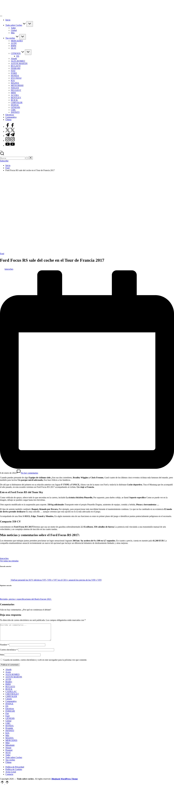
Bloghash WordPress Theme (65, 779)
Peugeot (8, 750)
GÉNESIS (10, 718)
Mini (7, 743)
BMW (8, 684)
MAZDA (9, 738)
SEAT (8, 752)
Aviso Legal (10, 772)
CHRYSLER (11, 696)
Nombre (4, 645)
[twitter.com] (10, 131)
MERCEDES (11, 740)
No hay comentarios (29, 473)
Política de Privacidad (14, 767)
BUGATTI (10, 686)
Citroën (8, 699)
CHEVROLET (12, 694)
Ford (2, 253)
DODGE (9, 704)
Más (7, 735)
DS (6, 706)
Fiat (7, 713)
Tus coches (10, 760)
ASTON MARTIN (13, 677)
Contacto (9, 774)
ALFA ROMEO (12, 674)
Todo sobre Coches (13, 757)
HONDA (9, 726)
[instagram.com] (10, 140)
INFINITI (9, 730)
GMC (7, 723)
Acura (8, 672)
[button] (27, 158)
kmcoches (4, 558)
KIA (7, 733)
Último (8, 762)
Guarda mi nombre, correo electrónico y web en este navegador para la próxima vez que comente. (45, 660)
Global (8, 721)
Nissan (8, 747)
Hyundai (9, 728)
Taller (7, 755)
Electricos (9, 708)
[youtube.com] (10, 145)
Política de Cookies (13, 769)
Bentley (8, 682)
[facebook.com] (10, 126)
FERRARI (10, 711)
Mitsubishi (9, 745)
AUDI (8, 679)
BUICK (8, 689)
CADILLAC (11, 691)
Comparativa (10, 701)
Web (2, 655)
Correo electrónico (9, 650)
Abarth (8, 669)
